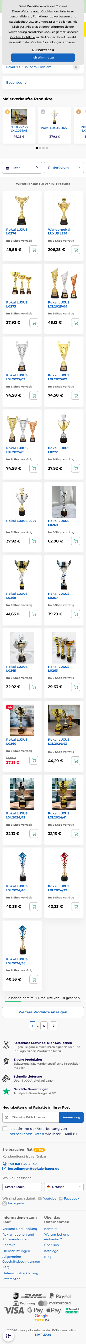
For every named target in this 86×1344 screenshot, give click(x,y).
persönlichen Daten (27, 1134)
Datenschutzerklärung (20, 1273)
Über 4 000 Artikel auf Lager (34, 1080)
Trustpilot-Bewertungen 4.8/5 (35, 1093)
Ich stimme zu (43, 57)
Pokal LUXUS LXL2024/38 (16, 961)
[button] (37, 148)
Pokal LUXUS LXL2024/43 (19, 128)
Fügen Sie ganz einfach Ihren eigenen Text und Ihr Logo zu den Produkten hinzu (47, 1049)
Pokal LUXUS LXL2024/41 (58, 815)
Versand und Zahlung (19, 1229)
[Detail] (34, 250)
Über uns (51, 1245)
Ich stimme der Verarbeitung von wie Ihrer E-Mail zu (43, 1131)
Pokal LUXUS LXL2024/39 (58, 888)
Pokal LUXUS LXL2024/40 (16, 888)
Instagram (16, 1203)
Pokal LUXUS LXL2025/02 (58, 377)
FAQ (5, 1267)
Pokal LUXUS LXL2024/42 (16, 815)
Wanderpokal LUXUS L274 (59, 231)
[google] (43, 1317)
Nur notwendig (43, 50)
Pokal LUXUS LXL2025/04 (58, 304)
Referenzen (11, 1279)
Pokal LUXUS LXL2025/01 (16, 450)
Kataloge (51, 1251)
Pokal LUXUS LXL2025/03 (16, 377)
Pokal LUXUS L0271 (55, 128)
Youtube (49, 1198)
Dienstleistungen (16, 1251)
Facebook (71, 1198)
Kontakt (8, 1245)
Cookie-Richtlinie (22, 37)
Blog (48, 1257)
